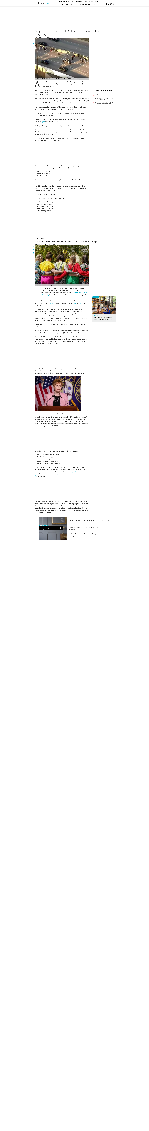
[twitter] (109, 4)
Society (62, 4)
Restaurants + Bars (64, 1)
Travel (85, 1)
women (47, 472)
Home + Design (68, 4)
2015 (81, 303)
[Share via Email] (33, 47)
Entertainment (79, 1)
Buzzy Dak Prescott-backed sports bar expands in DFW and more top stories (104, 99)
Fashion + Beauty (77, 4)
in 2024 (51, 303)
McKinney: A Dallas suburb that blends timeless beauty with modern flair (83, 535)
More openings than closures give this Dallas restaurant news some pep (104, 103)
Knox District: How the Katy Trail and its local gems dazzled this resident (83, 528)
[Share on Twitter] (33, 43)
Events (90, 4)
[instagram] (111, 4)
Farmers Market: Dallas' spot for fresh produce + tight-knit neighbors (83, 522)
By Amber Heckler (38, 244)
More (94, 4)
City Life (72, 1)
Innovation (84, 4)
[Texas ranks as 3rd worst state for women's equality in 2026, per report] (62, 265)
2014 (75, 303)
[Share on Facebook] (33, 40)
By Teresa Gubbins (39, 37)
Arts (96, 1)
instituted (51, 126)
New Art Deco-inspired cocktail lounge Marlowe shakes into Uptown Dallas (104, 95)
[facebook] (106, 4)
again (43, 122)
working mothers (73, 472)
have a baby (54, 474)
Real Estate (91, 1)
